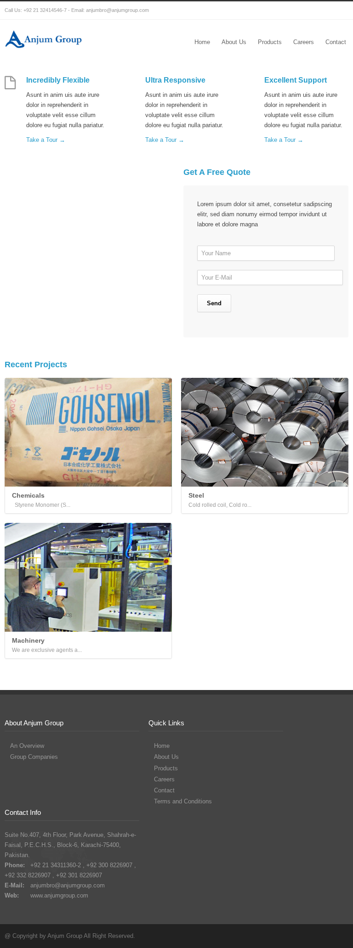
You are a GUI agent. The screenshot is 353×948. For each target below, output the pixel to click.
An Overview (27, 745)
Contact (335, 42)
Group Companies (34, 756)
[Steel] (264, 432)
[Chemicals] (88, 432)
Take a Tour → (45, 139)
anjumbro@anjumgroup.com (117, 10)
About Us (234, 42)
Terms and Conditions (183, 801)
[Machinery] (88, 577)
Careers (303, 42)
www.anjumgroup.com (59, 895)
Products (270, 42)
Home (202, 42)
